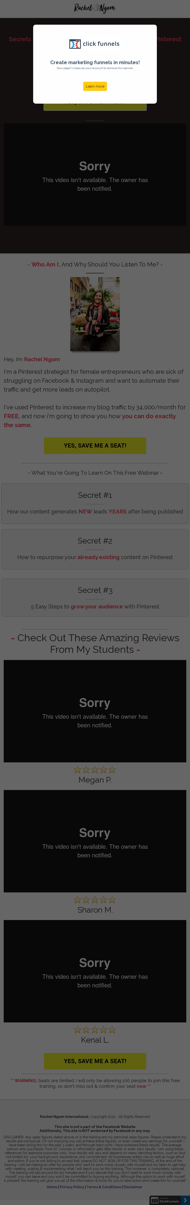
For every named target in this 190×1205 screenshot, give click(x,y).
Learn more (95, 86)
